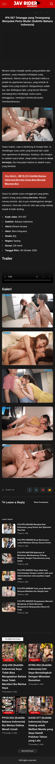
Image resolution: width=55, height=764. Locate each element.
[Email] (49, 490)
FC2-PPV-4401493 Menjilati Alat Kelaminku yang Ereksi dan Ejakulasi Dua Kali (34, 527)
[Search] (51, 4)
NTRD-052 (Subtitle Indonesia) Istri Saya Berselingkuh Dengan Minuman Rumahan (40, 673)
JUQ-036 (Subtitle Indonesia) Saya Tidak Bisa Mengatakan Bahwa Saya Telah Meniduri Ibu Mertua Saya (14, 676)
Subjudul (8, 660)
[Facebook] (29, 490)
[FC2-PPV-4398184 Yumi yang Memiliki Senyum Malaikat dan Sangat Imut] (8, 592)
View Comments (41, 502)
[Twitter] (36, 490)
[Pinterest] (43, 490)
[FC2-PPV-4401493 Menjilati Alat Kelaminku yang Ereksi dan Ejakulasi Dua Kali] (8, 529)
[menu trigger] (5, 4)
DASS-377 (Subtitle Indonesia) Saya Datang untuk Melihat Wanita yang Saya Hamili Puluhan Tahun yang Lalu (40, 729)
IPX (14, 236)
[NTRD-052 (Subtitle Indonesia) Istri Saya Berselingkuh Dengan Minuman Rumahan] (40, 653)
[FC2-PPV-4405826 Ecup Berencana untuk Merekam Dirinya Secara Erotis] (8, 543)
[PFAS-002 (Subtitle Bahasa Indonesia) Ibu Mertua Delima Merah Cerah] (14, 705)
